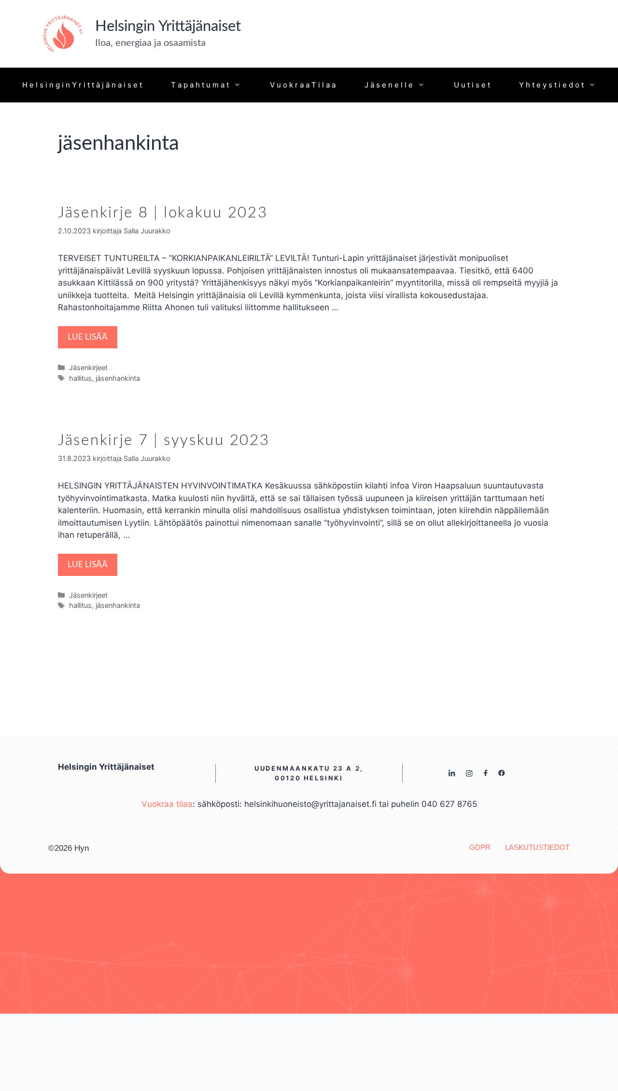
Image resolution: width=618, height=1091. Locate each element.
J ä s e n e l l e (389, 84)
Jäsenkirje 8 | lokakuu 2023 (162, 212)
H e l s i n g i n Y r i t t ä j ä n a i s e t (82, 84)
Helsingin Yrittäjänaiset (168, 26)
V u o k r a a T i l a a (303, 84)
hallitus (80, 378)
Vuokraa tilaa (167, 804)
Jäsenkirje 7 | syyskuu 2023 (163, 440)
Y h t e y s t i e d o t (551, 84)
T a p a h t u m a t (200, 84)
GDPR (480, 847)
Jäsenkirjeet (88, 367)
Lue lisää (88, 337)
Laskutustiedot (537, 847)
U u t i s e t (472, 84)
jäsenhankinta (118, 378)
